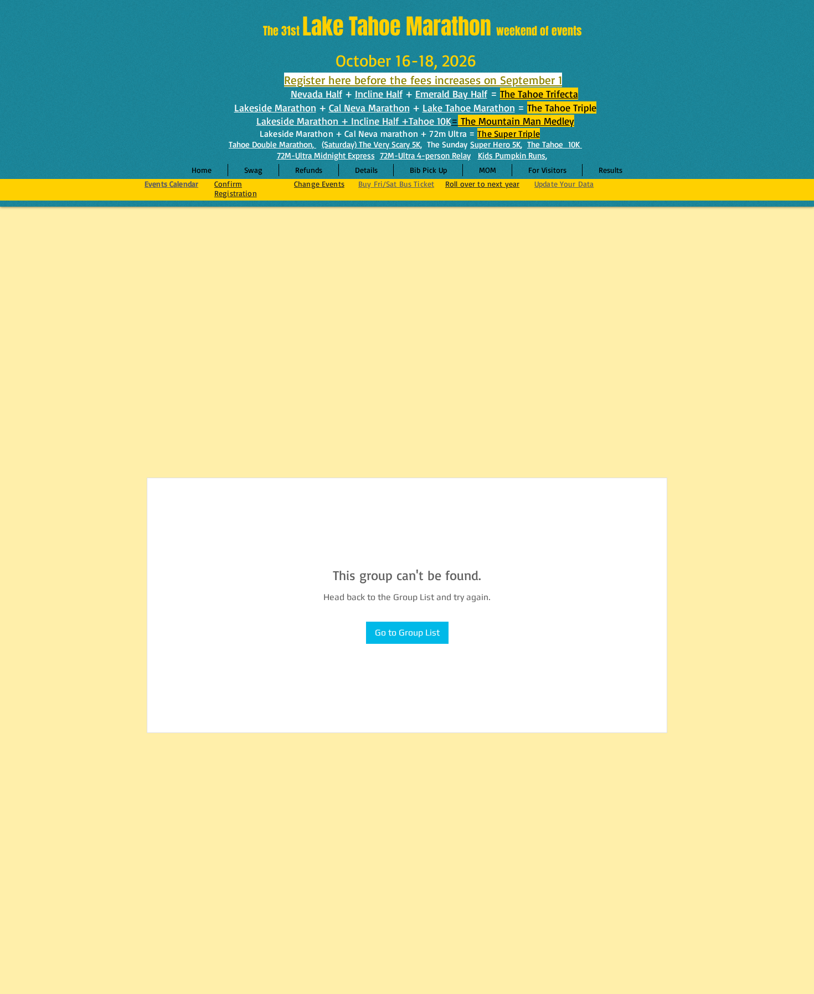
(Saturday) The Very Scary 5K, (372, 144)
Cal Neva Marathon (369, 107)
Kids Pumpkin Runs (511, 155)
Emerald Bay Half (451, 94)
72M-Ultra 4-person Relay (425, 155)
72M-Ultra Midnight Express (326, 155)
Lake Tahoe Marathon (469, 107)
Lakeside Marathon (275, 107)
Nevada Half (316, 94)
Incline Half (379, 94)
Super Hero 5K (495, 144)
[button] (366, 170)
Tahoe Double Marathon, (272, 144)
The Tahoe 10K (554, 144)
